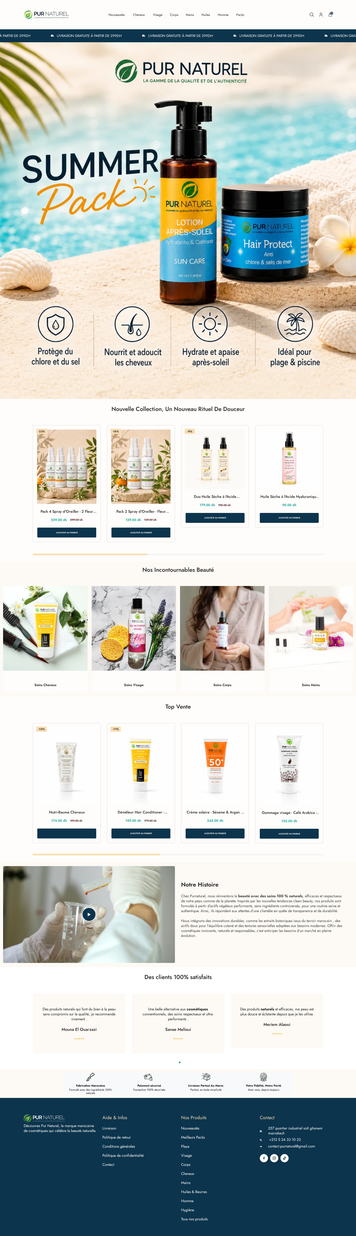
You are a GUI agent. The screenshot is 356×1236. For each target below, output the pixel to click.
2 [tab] (179, 1062)
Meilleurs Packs (193, 1137)
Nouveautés (190, 1128)
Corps (185, 1164)
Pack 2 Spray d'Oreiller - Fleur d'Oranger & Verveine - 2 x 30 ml (141, 511)
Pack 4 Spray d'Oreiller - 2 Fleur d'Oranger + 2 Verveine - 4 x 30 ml (67, 511)
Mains (185, 1182)
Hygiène (187, 1210)
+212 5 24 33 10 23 (285, 1139)
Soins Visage (134, 685)
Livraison (109, 1128)
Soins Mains (311, 685)
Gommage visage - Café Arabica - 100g (289, 812)
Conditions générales (118, 1146)
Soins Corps (222, 685)
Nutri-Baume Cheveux (67, 812)
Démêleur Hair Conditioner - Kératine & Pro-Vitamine (141, 812)
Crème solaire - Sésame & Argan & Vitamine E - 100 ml (215, 812)
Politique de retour (116, 1137)
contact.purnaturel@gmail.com (291, 1146)
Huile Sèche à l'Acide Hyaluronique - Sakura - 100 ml (289, 496)
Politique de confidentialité (123, 1155)
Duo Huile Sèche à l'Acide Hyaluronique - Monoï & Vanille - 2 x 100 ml (215, 496)
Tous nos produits (194, 1219)
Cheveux (187, 1173)
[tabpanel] (178, 220)
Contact (108, 1164)
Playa (185, 1146)
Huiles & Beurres (194, 1192)
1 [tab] (176, 1062)
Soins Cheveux (45, 685)
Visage (186, 1155)
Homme (187, 1201)
